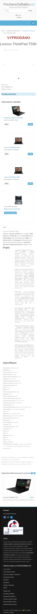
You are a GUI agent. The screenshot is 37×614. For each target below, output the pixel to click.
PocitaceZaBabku (19, 4)
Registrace (6, 582)
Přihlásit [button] (19, 17)
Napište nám (6, 591)
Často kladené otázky (9, 572)
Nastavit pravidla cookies (10, 604)
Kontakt (15, 610)
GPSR (5, 588)
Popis (4, 227)
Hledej (30, 10)
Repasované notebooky (28, 31)
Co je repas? (6, 569)
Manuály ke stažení (8, 577)
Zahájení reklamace (8, 585)
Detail (30, 124)
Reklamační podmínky (9, 596)
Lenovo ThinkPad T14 (10, 497)
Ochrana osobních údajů (10, 599)
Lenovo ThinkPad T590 (12, 147)
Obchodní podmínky (8, 593)
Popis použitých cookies (9, 601)
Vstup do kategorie (10, 213)
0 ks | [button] (19, 15)
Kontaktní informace (10, 513)
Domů (3, 31)
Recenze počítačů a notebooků (11, 574)
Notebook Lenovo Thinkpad (13, 118)
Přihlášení (6, 580)
